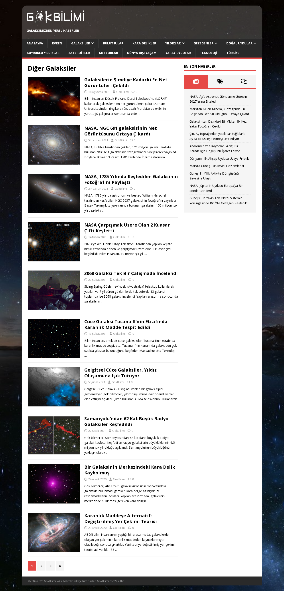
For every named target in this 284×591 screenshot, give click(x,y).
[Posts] (196, 81)
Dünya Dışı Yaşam (141, 53)
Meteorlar (108, 53)
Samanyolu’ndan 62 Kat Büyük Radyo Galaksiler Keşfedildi (126, 421)
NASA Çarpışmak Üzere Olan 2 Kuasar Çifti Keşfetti (127, 228)
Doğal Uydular (239, 43)
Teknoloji (208, 53)
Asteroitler (79, 53)
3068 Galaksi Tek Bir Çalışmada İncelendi (131, 273)
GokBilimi (122, 92)
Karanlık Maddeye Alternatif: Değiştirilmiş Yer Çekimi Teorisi (120, 518)
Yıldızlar (173, 43)
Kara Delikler (144, 43)
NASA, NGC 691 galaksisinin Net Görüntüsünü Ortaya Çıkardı (120, 131)
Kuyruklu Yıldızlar (43, 53)
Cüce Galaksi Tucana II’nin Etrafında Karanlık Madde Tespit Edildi (126, 324)
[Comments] (244, 81)
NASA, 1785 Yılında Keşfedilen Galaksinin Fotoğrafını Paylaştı (131, 179)
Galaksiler (80, 43)
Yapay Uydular (178, 53)
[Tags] (220, 81)
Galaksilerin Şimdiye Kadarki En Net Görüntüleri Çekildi (126, 82)
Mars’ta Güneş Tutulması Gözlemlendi (216, 166)
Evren (57, 43)
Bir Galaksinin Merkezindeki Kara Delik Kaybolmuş (129, 470)
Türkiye (232, 53)
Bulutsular (113, 43)
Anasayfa (35, 43)
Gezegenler (203, 43)
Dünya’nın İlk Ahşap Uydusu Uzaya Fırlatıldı (219, 158)
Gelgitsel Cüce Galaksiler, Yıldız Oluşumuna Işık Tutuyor (120, 373)
